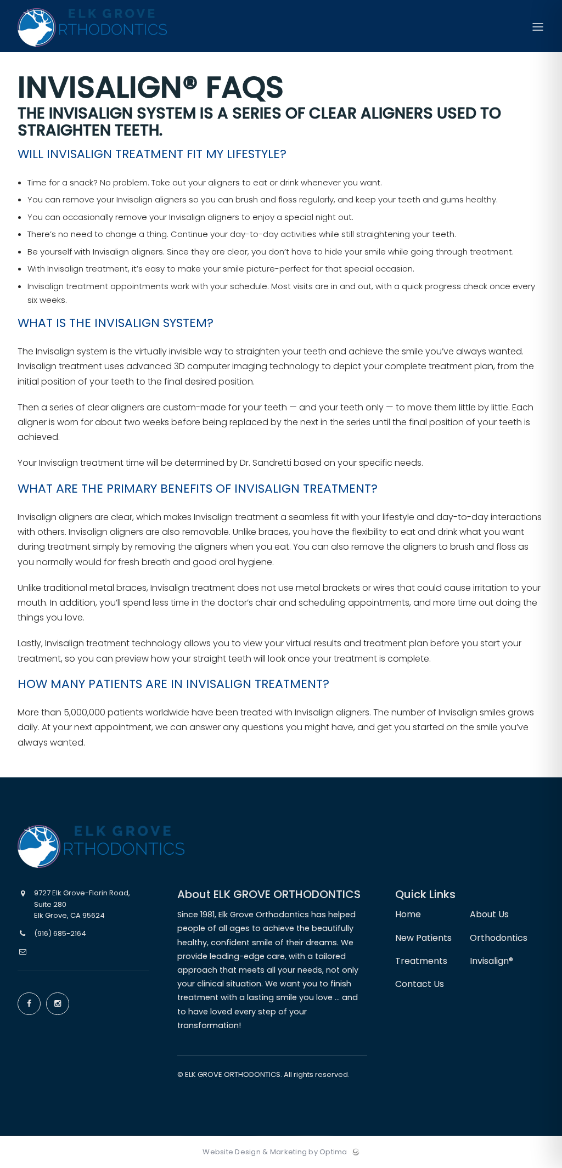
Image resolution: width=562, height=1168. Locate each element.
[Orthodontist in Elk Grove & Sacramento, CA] (92, 49)
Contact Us (419, 984)
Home (408, 914)
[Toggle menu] (537, 27)
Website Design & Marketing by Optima (275, 1152)
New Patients (423, 938)
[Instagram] (57, 1003)
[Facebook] (29, 1003)
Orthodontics (498, 938)
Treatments (421, 961)
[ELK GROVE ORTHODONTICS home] (101, 846)
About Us (489, 914)
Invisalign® (491, 961)
